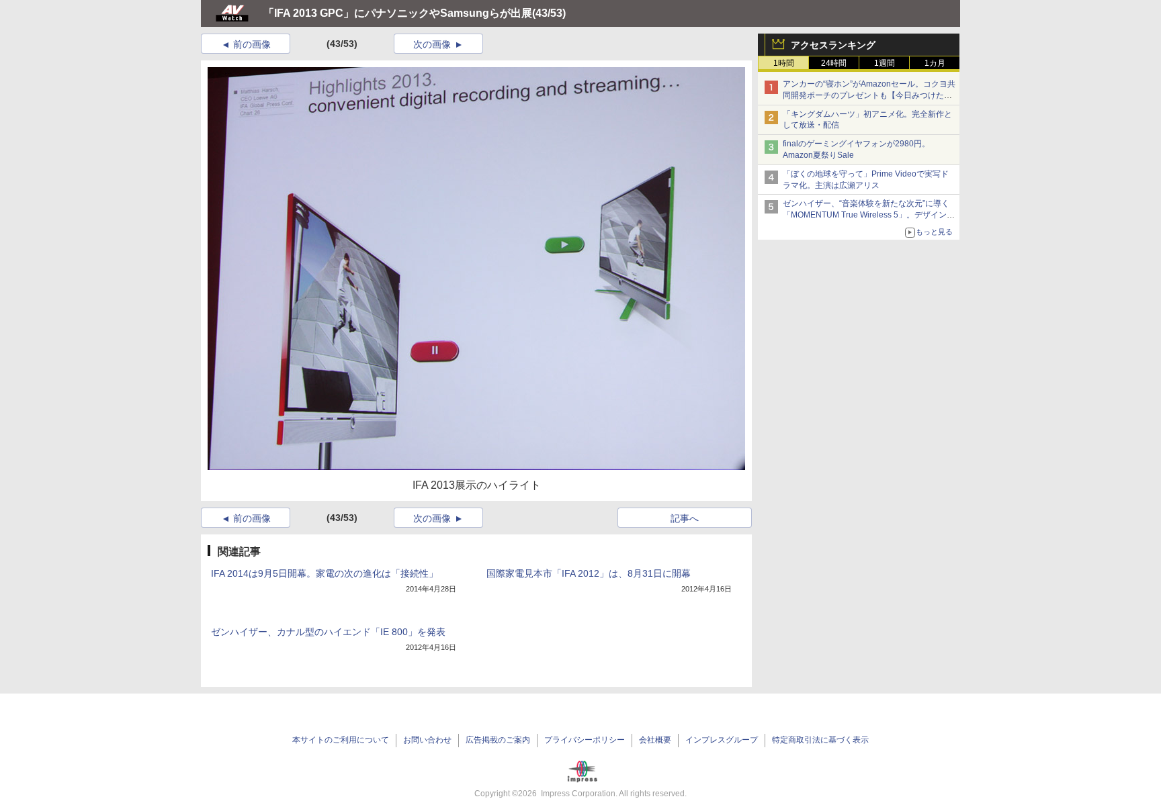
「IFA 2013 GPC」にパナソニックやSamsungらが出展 (397, 13)
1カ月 (934, 63)
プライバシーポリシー (584, 740)
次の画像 (432, 44)
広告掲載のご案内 (498, 740)
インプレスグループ (721, 740)
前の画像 (252, 44)
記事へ (685, 518)
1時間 (783, 63)
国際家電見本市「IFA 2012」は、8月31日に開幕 (588, 573)
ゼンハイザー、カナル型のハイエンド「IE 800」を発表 (328, 631)
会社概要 (655, 740)
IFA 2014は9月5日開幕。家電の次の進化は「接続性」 (324, 573)
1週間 (884, 63)
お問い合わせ (427, 740)
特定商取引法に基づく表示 (820, 740)
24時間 (834, 63)
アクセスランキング (833, 45)
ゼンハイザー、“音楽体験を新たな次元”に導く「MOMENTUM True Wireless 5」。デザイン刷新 (869, 215)
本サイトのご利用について (340, 740)
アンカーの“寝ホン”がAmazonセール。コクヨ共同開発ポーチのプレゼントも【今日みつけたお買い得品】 (869, 95)
